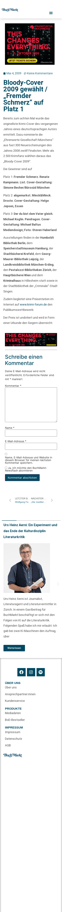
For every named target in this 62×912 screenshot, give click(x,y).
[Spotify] (41, 672)
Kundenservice (15, 701)
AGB (8, 745)
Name (9, 428)
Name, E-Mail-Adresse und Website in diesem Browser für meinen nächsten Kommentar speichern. (28, 460)
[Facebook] (21, 672)
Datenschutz (13, 738)
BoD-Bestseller (15, 720)
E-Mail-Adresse (15, 441)
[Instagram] (31, 672)
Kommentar (13, 385)
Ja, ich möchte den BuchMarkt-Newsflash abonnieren (26, 469)
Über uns (11, 687)
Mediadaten (13, 713)
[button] (4, 584)
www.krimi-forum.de (33, 304)
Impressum (12, 732)
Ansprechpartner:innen (18, 694)
